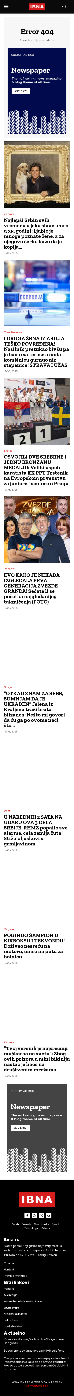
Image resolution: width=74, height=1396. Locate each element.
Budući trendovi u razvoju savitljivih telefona (34, 1351)
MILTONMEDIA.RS (37, 1386)
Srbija (8, 450)
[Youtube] (48, 1215)
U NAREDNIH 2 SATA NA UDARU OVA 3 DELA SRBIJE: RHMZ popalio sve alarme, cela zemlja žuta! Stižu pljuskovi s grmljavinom (36, 830)
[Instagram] (34, 1215)
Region (9, 929)
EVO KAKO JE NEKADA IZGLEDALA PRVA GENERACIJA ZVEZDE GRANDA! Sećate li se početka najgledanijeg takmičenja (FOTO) (32, 588)
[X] (41, 1215)
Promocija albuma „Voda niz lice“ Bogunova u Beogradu (34, 1341)
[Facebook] (27, 1215)
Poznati (9, 569)
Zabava (9, 214)
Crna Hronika (13, 332)
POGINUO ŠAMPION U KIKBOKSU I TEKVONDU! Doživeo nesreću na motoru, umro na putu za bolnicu (34, 946)
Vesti (7, 811)
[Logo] (37, 6)
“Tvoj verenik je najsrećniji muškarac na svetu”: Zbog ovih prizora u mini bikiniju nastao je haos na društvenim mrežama (37, 1059)
